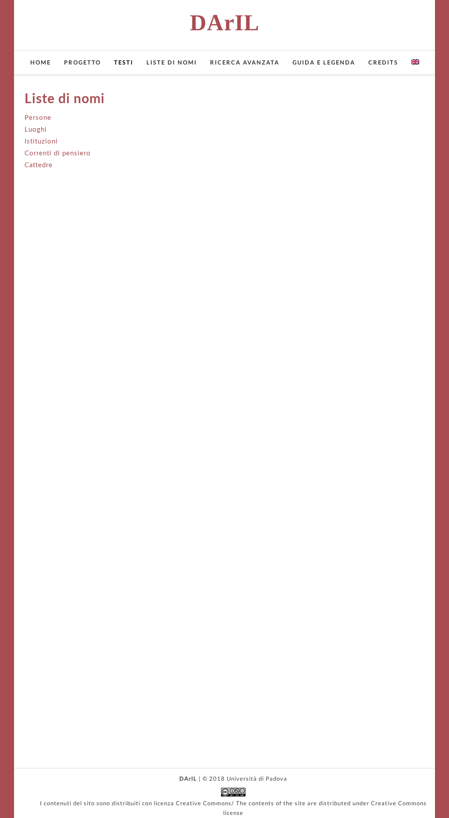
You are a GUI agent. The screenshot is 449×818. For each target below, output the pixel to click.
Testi (123, 62)
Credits (383, 62)
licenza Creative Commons (193, 803)
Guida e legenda (323, 62)
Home (40, 62)
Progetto (82, 62)
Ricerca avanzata (244, 62)
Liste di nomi (171, 62)
